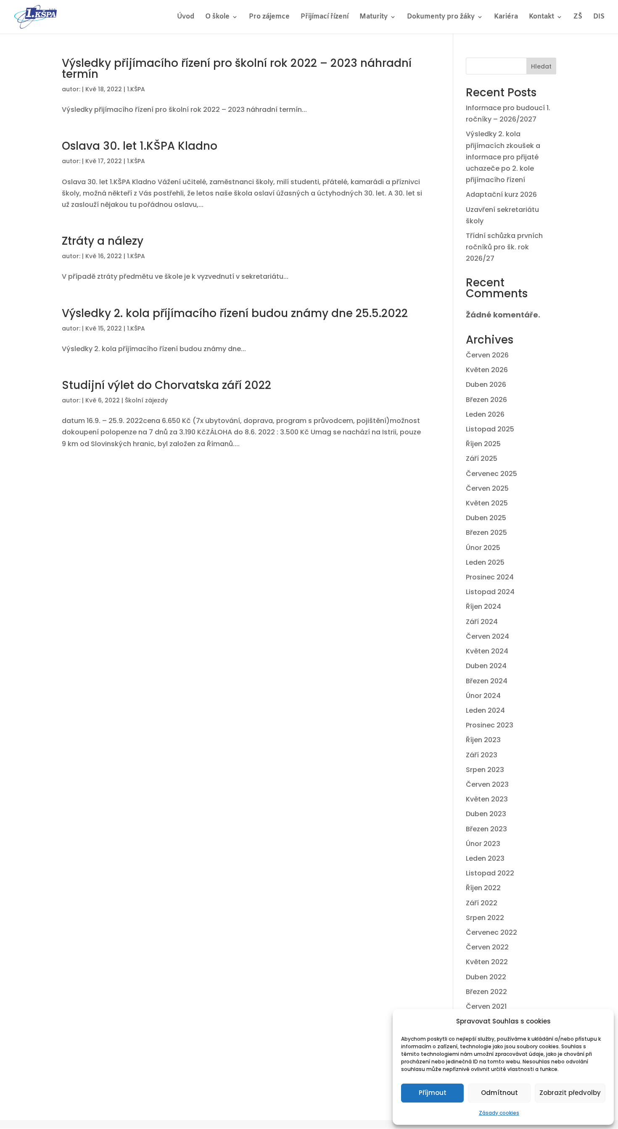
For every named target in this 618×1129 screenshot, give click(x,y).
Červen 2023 (487, 784)
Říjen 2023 (483, 740)
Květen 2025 (487, 503)
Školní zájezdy (146, 400)
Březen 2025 (486, 532)
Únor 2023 (483, 844)
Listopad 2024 (490, 592)
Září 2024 (482, 622)
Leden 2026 (485, 414)
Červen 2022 (487, 947)
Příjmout (432, 1092)
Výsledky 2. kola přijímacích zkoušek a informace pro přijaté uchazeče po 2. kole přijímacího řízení (503, 157)
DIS (599, 17)
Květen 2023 (487, 799)
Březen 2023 (486, 829)
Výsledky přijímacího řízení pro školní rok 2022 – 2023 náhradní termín (237, 69)
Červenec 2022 (491, 932)
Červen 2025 (487, 488)
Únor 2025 (483, 548)
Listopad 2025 (490, 429)
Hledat (541, 66)
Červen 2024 (487, 636)
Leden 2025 (485, 562)
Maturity (373, 17)
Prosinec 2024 (490, 577)
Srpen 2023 (485, 770)
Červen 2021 (486, 1006)
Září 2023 (481, 755)
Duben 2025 (486, 518)
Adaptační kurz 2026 (501, 194)
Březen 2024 (486, 681)
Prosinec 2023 (489, 725)
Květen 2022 (487, 962)
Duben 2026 (486, 384)
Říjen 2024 (483, 606)
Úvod (185, 17)
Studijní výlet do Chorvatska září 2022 (166, 385)
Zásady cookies (499, 1112)
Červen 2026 (487, 355)
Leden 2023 (485, 858)
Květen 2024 (487, 651)
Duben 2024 (486, 666)
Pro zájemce (269, 17)
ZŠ (577, 17)
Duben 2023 (486, 814)
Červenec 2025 (491, 474)
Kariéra (506, 17)
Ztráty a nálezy (102, 241)
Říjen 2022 (483, 888)
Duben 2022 (486, 977)
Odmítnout (499, 1092)
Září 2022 (481, 903)
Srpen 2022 (485, 918)
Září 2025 (481, 458)
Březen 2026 (486, 400)
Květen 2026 (487, 370)
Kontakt (541, 17)
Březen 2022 (486, 992)
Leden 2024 (485, 710)
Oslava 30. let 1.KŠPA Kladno (139, 145)
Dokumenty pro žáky (441, 17)
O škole (217, 17)
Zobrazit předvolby (570, 1092)
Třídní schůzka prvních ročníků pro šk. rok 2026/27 (504, 247)
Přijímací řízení (325, 17)
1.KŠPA (136, 89)
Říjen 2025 (483, 444)
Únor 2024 (483, 696)
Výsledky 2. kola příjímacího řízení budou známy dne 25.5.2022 (235, 313)
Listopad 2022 (490, 873)
